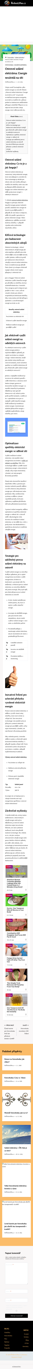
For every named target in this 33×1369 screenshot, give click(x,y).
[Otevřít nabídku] (27, 3)
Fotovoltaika (9, 65)
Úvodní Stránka (26, 1335)
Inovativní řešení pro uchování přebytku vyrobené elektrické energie (15, 146)
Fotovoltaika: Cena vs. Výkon (14, 1078)
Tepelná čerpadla (7, 1346)
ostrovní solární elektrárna (20, 200)
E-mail (8, 1300)
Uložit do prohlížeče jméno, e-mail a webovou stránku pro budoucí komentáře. (16, 1307)
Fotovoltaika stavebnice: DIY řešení (24, 1029)
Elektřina (7, 1332)
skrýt (20, 116)
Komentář (9, 1265)
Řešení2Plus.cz (11, 82)
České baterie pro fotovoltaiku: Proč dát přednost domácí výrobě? (9, 1032)
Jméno (8, 1291)
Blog (27, 1340)
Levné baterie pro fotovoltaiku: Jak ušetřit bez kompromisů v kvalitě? (15, 1226)
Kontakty (26, 1346)
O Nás (27, 1343)
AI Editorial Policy (16, 1366)
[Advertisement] (16, 24)
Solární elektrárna (20, 65)
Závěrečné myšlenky (12, 151)
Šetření (6, 1342)
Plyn (5, 1339)
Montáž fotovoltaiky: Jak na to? (16, 1113)
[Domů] (5, 57)
